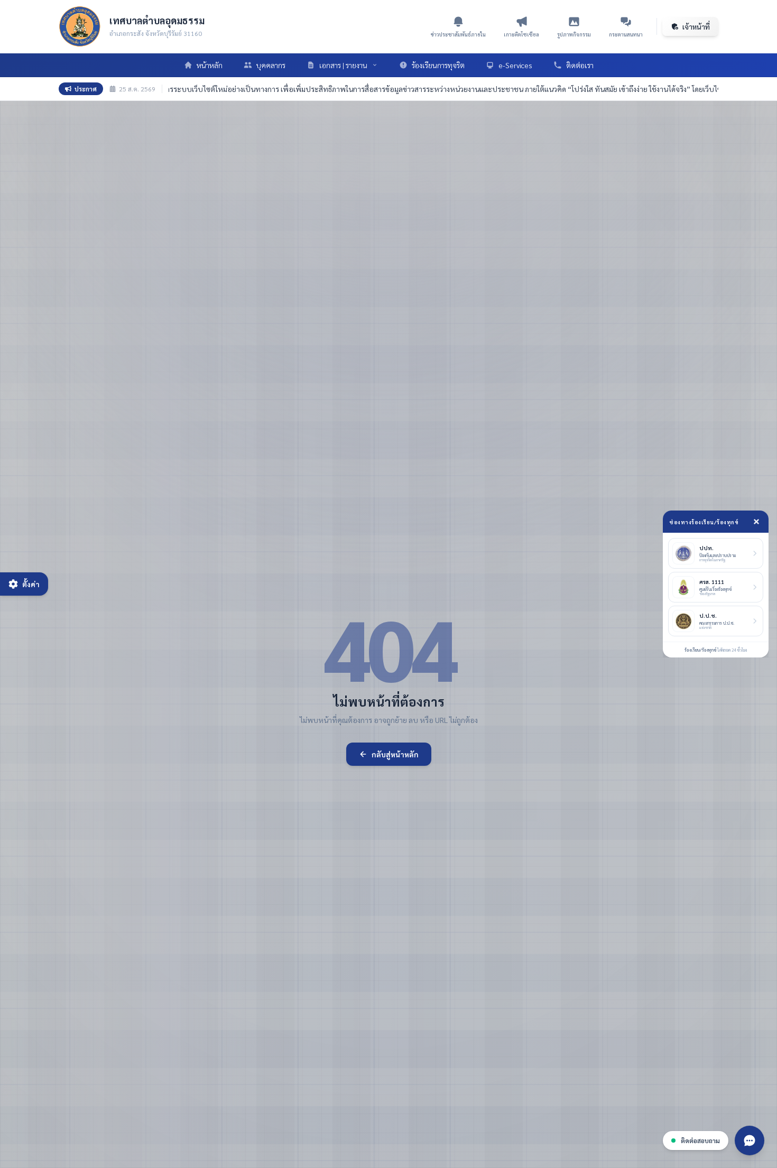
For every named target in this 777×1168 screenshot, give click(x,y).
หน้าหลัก (210, 65)
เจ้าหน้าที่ (696, 26)
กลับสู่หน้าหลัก (395, 754)
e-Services (515, 65)
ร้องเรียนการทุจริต (438, 65)
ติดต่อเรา (580, 65)
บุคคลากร (270, 65)
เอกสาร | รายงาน (343, 65)
